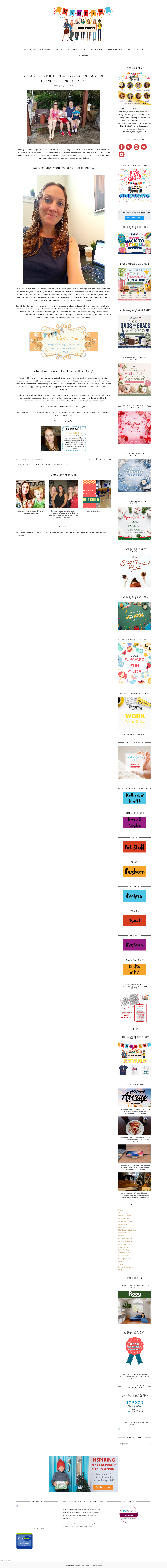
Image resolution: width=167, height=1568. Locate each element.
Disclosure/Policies (125, 1221)
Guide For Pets (123, 1250)
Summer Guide (123, 1255)
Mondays (40, 465)
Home (120, 1210)
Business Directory (125, 1233)
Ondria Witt (50, 465)
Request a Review (124, 1216)
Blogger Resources (125, 1227)
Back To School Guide (126, 1241)
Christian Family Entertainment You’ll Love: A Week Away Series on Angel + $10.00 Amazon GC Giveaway (135, 1111)
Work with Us (123, 1213)
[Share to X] (101, 459)
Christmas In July (124, 1253)
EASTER (121, 1270)
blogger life (28, 465)
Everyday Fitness (124, 1244)
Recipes (121, 1236)
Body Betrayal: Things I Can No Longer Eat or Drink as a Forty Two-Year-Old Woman (135, 1139)
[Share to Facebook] (96, 459)
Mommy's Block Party (77, 1565)
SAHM (59, 465)
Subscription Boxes (125, 1258)
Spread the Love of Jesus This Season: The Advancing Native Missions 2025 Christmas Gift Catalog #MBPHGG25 (135, 1195)
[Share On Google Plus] (109, 459)
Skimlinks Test (5, 1561)
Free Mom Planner (125, 1238)
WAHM (65, 465)
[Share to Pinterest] (105, 459)
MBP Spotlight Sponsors (127, 1230)
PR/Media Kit (123, 1224)
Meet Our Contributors (126, 1218)
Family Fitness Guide (125, 1267)
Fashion (121, 1261)
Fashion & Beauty (124, 1247)
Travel (120, 1264)
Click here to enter (134, 217)
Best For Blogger (97, 1565)
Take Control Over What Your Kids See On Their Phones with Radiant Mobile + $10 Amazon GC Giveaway (135, 1167)
